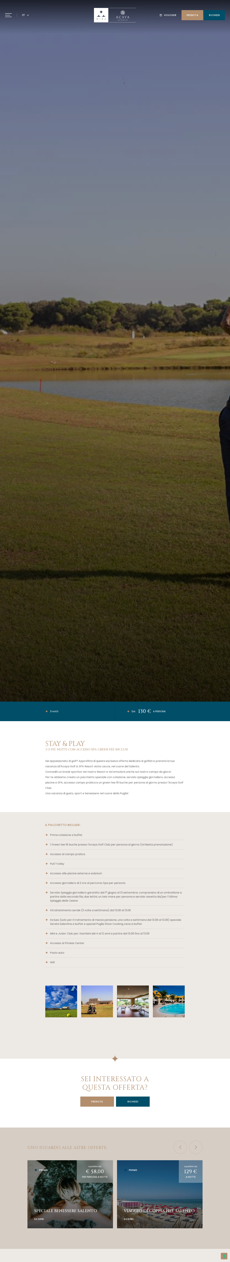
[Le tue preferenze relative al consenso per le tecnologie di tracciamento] (224, 1256)
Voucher (170, 15)
